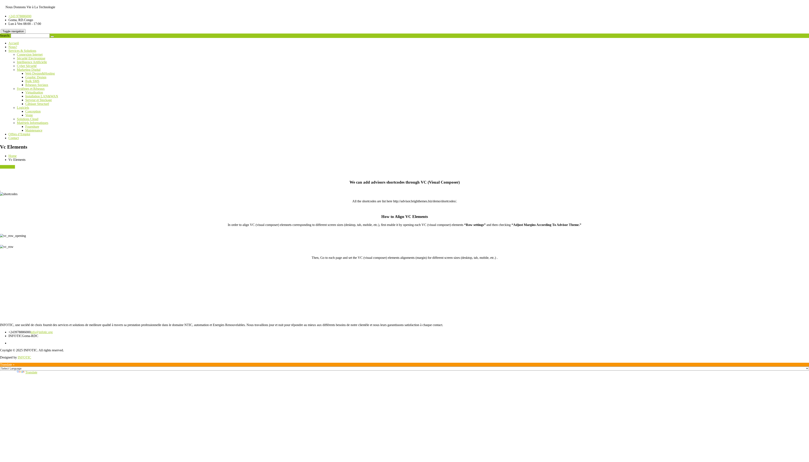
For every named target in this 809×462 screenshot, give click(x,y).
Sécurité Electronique (31, 58)
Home (12, 156)
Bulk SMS (32, 81)
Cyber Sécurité (27, 66)
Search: (5, 35)
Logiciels (23, 107)
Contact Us (7, 167)
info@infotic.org (42, 332)
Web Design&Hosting (40, 73)
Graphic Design (35, 77)
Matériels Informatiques (32, 123)
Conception (33, 111)
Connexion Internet (30, 54)
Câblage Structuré (37, 104)
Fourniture (32, 126)
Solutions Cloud (27, 119)
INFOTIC (24, 357)
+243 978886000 (19, 16)
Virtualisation (34, 92)
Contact (13, 138)
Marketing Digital (28, 69)
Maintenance (33, 130)
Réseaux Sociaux (36, 85)
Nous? (12, 47)
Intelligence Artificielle (32, 62)
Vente (29, 115)
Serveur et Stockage (38, 100)
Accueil (13, 43)
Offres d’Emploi (19, 134)
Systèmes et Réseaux (31, 88)
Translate (31, 372)
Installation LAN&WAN (41, 96)
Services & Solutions (22, 50)
